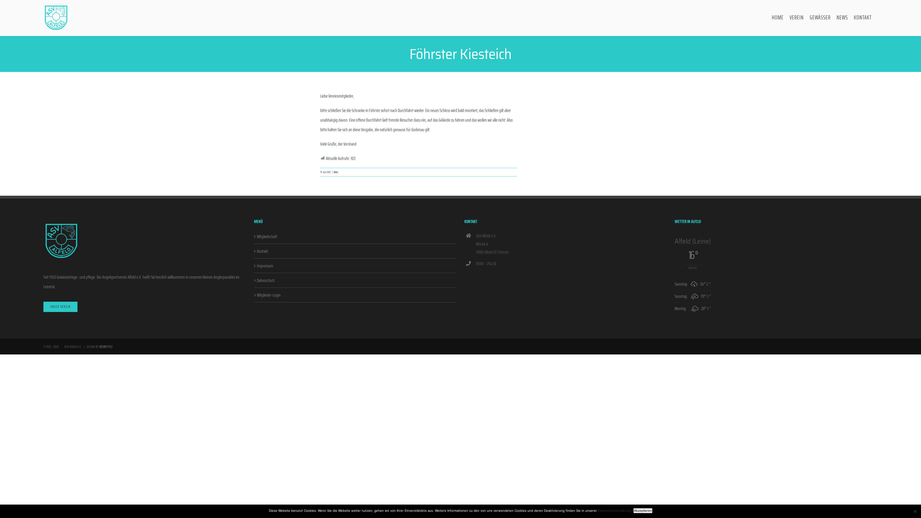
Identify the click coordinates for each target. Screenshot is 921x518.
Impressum (265, 266)
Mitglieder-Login (269, 295)
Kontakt (262, 251)
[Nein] (915, 511)
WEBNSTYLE (106, 347)
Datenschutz (266, 280)
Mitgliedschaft (267, 236)
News (336, 172)
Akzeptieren (643, 510)
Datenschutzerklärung (614, 510)
